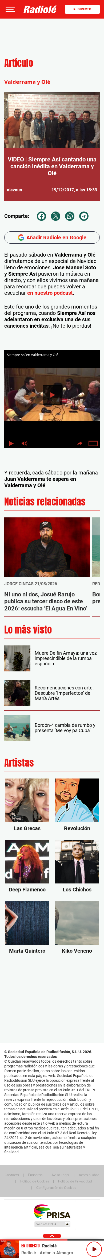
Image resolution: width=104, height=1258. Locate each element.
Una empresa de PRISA (52, 1211)
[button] (9, 9)
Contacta (12, 1175)
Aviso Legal (60, 1175)
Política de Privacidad (75, 1181)
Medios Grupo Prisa (52, 1224)
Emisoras (35, 1175)
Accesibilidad (89, 1175)
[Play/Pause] (94, 1249)
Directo (84, 9)
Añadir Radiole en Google (56, 237)
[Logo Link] (40, 9)
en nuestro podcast (50, 293)
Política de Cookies (34, 1181)
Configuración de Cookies (56, 1187)
